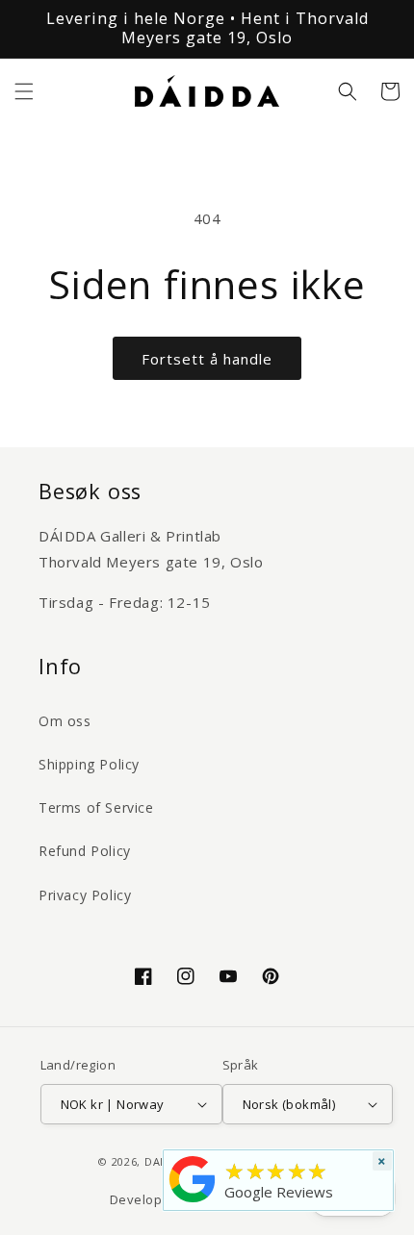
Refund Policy (85, 851)
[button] (24, 91)
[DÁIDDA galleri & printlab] (192, 1202)
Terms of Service (96, 807)
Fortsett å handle (207, 358)
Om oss (65, 721)
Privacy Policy (85, 895)
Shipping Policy (89, 764)
